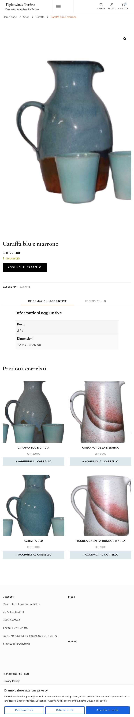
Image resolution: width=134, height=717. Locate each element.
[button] (125, 39)
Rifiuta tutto (65, 710)
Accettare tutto (108, 710)
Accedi (111, 8)
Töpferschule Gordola (20, 4)
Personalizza (24, 710)
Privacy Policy (11, 681)
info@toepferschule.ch (16, 644)
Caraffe (25, 286)
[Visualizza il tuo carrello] (123, 5)
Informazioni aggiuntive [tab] (47, 301)
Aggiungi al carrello (24, 267)
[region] (67, 701)
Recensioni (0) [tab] (95, 301)
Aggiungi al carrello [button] (35, 461)
